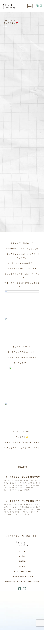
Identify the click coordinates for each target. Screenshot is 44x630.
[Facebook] (19, 588)
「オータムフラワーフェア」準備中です (21, 501)
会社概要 (22, 561)
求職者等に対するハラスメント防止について (22, 581)
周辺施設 (22, 556)
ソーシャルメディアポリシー (22, 576)
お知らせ (22, 566)
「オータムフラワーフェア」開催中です (21, 477)
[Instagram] (24, 588)
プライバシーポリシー (22, 571)
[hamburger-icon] (29, 6)
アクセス (22, 551)
